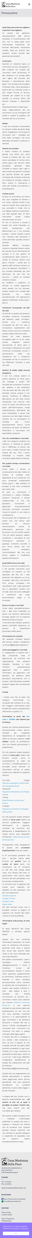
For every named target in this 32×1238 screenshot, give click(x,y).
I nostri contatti (6, 1214)
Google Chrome (8, 899)
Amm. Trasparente (7, 1218)
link (20, 712)
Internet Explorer (9, 896)
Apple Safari (7, 904)
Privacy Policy (6, 1212)
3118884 (12, 719)
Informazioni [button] (24, 1228)
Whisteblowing (6, 1221)
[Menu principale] (29, 4)
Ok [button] (16, 1233)
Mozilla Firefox (8, 901)
